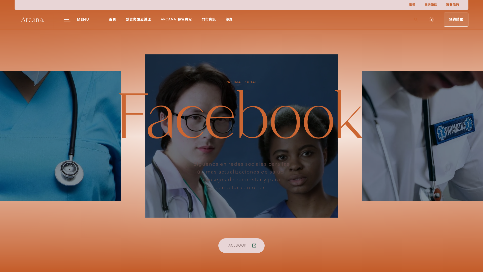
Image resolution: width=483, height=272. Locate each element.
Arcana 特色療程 (176, 19)
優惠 (229, 19)
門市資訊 (209, 19)
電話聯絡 (431, 5)
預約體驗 (456, 19)
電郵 (412, 5)
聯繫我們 (452, 5)
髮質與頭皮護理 (138, 19)
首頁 (112, 19)
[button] (431, 19)
